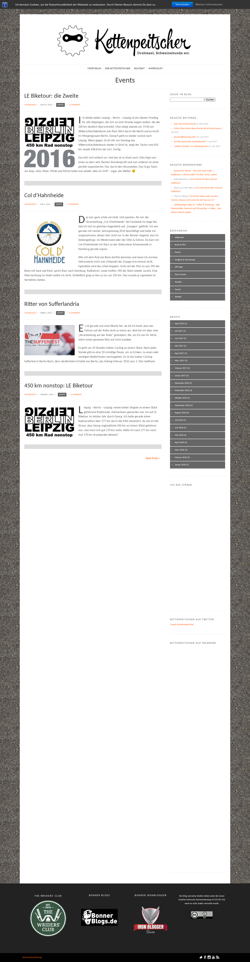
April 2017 (179, 353)
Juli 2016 (179, 420)
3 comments (74, 105)
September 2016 (182, 405)
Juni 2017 (179, 338)
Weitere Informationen (209, 4)
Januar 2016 (180, 465)
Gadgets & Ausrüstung (185, 260)
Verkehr (178, 297)
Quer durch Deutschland (184, 124)
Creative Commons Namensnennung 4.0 (196, 900)
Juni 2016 (179, 428)
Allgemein (179, 237)
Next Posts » (153, 458)
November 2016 (182, 390)
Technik (178, 282)
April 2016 (179, 442)
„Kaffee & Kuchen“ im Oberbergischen (191, 146)
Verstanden (182, 4)
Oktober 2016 (181, 398)
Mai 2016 (179, 435)
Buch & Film (180, 245)
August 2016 (180, 413)
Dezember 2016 (182, 383)
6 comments (74, 313)
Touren (178, 289)
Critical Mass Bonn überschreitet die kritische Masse (197, 128)
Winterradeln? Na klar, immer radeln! (200, 175)
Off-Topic (179, 267)
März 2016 (179, 450)
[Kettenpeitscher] (125, 42)
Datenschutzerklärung (32, 957)
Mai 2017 (179, 346)
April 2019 (179, 324)
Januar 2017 (180, 376)
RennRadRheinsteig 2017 (185, 137)
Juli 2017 (179, 331)
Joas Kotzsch (30, 105)
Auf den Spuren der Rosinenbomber (190, 142)
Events (60, 105)
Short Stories (180, 275)
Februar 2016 (181, 457)
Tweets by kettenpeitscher (182, 625)
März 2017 (179, 361)
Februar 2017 (181, 368)
